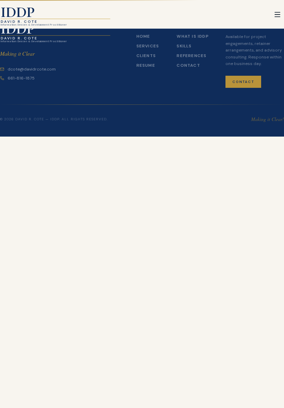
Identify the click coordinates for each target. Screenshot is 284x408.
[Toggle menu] (277, 14)
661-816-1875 (21, 78)
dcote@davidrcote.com (32, 69)
